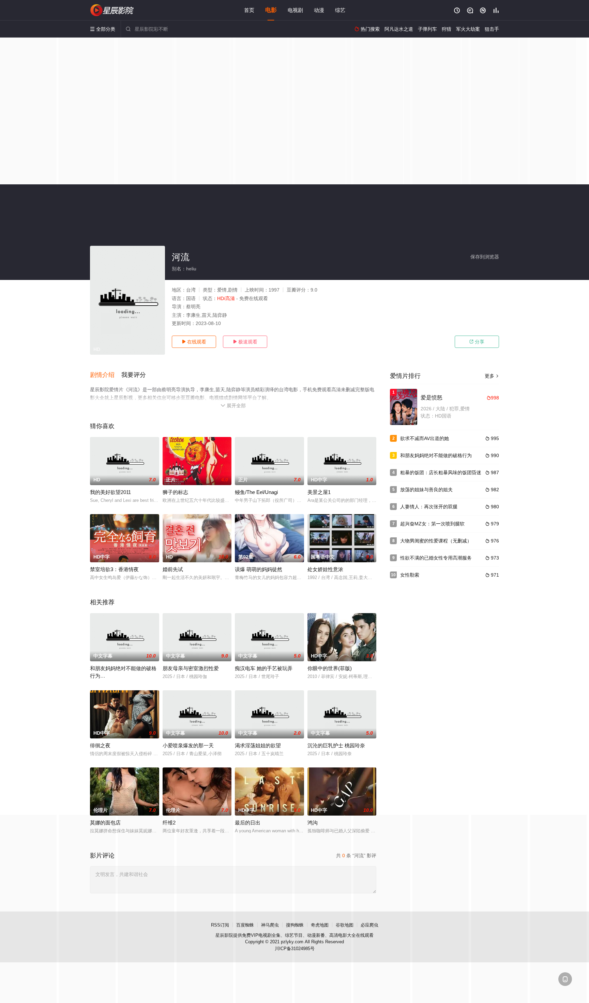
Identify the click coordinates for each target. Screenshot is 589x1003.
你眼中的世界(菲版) (329, 668)
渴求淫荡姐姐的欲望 (258, 745)
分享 (476, 341)
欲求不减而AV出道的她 (424, 438)
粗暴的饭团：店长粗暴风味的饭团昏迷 (440, 472)
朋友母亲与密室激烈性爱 (191, 668)
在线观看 (194, 341)
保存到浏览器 (484, 256)
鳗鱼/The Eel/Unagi (256, 492)
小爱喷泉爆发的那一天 (188, 745)
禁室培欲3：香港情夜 (114, 569)
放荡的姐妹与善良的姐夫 (426, 489)
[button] (105, 375)
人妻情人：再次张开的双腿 (428, 506)
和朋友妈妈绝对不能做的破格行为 (436, 455)
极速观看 (245, 341)
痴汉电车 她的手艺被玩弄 (263, 668)
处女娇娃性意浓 (325, 569)
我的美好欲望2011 (110, 492)
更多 (492, 376)
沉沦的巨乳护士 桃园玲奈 (336, 745)
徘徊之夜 (100, 745)
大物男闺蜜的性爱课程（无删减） (436, 540)
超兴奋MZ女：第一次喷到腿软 (432, 523)
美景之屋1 (319, 492)
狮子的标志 (175, 492)
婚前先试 (173, 569)
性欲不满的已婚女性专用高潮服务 (436, 558)
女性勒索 (409, 575)
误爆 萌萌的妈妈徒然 (258, 569)
